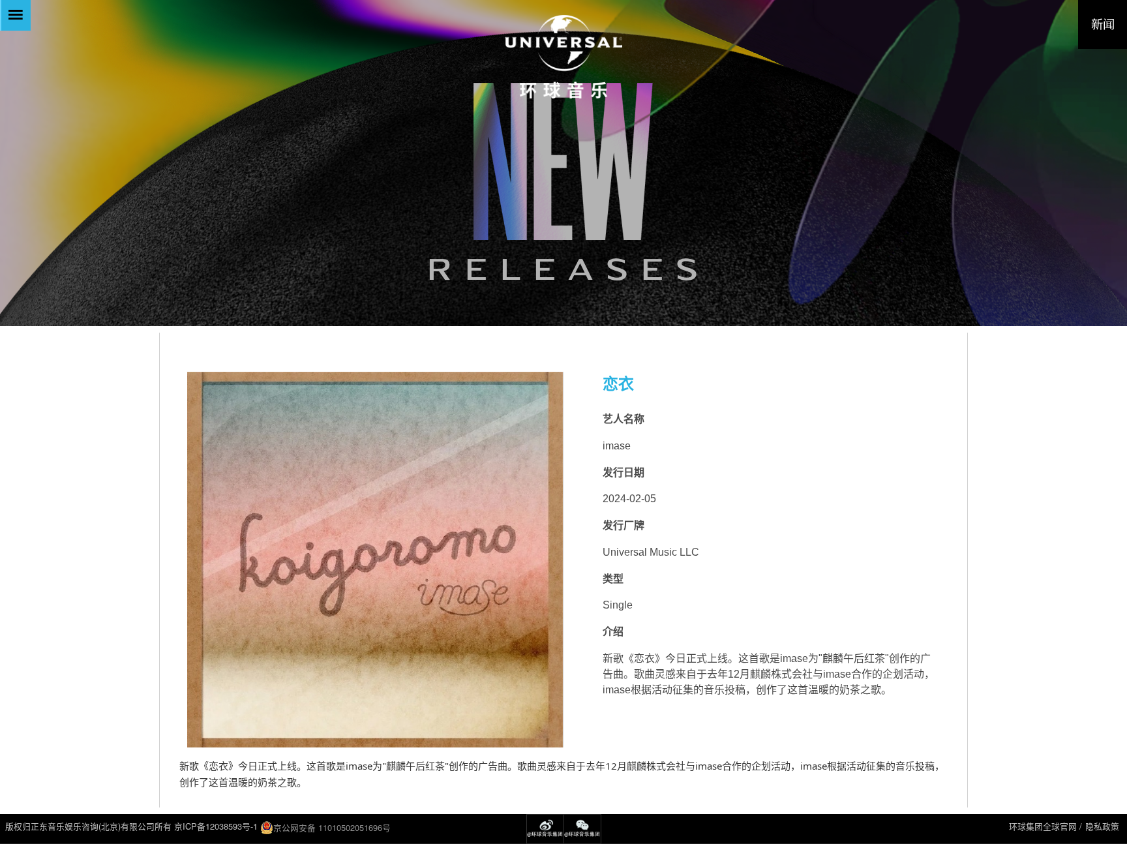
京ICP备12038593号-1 (216, 826)
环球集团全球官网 (1043, 826)
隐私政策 (1102, 826)
